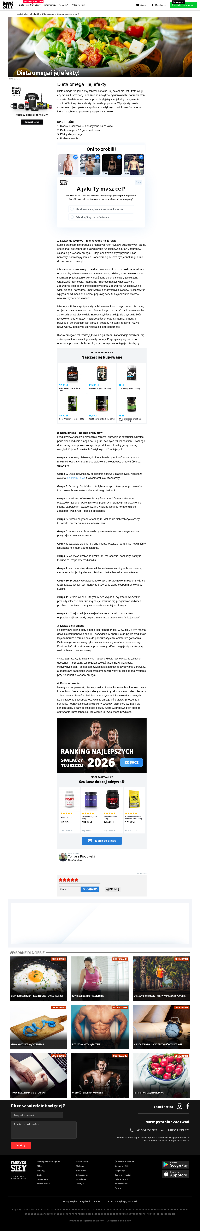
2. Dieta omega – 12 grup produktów (78, 130)
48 (152, 1209)
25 (84, 1209)
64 (35, 1214)
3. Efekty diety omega (70, 134)
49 (155, 1209)
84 (93, 1214)
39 (125, 1209)
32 (105, 1209)
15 (55, 1209)
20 (70, 1209)
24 (81, 1209)
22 (76, 1209)
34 (111, 1209)
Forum (118, 1188)
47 (149, 1209)
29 (96, 1209)
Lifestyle (80, 1183)
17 (61, 1209)
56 (175, 1209)
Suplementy (42, 1179)
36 (117, 1209)
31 (102, 1209)
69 (49, 1214)
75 (67, 1214)
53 (166, 1209)
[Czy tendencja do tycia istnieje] (100, 978)
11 (43, 1209)
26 (87, 1209)
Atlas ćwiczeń (78, 5)
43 (137, 1209)
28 (93, 1209)
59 (184, 1209)
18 (64, 1209)
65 (37, 1214)
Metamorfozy (49, 5)
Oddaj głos (90, 889)
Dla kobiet (80, 1166)
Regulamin (85, 1201)
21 (73, 1209)
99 (137, 1214)
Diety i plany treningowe (48, 1161)
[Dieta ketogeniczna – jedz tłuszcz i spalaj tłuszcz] (38, 978)
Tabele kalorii (121, 1179)
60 (187, 1209)
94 (122, 1214)
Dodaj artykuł (70, 1201)
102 (149, 1214)
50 (158, 1209)
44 (140, 1209)
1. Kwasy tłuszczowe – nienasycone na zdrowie (85, 126)
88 (105, 1214)
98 (134, 1214)
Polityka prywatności (126, 1201)
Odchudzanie (82, 1175)
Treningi (41, 1170)
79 (78, 1214)
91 (114, 1214)
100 (140, 1214)
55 (172, 1209)
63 (32, 1214)
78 (76, 1214)
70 (52, 1214)
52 (163, 1209)
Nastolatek (81, 1179)
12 (46, 1209)
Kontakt (98, 1201)
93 (119, 1214)
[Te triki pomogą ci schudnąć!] (161, 1075)
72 (58, 1214)
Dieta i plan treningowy (30, 4)
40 (128, 1209)
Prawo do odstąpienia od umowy (86, 1220)
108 (173, 1214)
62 (29, 1214)
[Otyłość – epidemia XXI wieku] (100, 1075)
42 (134, 1209)
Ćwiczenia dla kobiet (124, 1161)
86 (99, 1214)
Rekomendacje (122, 1183)
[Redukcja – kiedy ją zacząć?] (100, 1027)
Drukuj (114, 889)
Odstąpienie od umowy (119, 1220)
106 (165, 1214)
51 (160, 1209)
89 (108, 1214)
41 (131, 1209)
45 (143, 1209)
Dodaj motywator (123, 1175)
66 (40, 1214)
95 (125, 1214)
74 (64, 1214)
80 (81, 1214)
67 (43, 1214)
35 (114, 1209)
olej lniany (72, 478)
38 (122, 1209)
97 (131, 1214)
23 (78, 1209)
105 (161, 1214)
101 (145, 1214)
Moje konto (81, 1170)
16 (58, 1209)
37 (119, 1209)
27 (90, 1209)
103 (153, 1214)
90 (111, 1214)
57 (178, 1209)
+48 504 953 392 (146, 1130)
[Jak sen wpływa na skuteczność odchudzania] (161, 1027)
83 (90, 1214)
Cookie (109, 1201)
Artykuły (63, 5)
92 (117, 1214)
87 (102, 1214)
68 (46, 1214)
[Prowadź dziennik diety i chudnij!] (38, 1075)
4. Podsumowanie (67, 138)
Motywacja (120, 1170)
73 (61, 1214)
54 (169, 1209)
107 (169, 1214)
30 (99, 1209)
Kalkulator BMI (121, 1166)
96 (128, 1214)
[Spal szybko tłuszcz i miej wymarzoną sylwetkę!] (161, 978)
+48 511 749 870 (178, 1130)
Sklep (39, 1166)
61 (26, 1214)
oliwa (83, 478)
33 (108, 1209)
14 (52, 1209)
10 (40, 1209)
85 (96, 1214)
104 (157, 1214)
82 (87, 1214)
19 (67, 1209)
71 (55, 1214)
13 (49, 1209)
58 (181, 1209)
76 (70, 1214)
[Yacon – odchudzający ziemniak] (38, 1027)
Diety (39, 1175)
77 (73, 1214)
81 (84, 1214)
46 (146, 1209)
